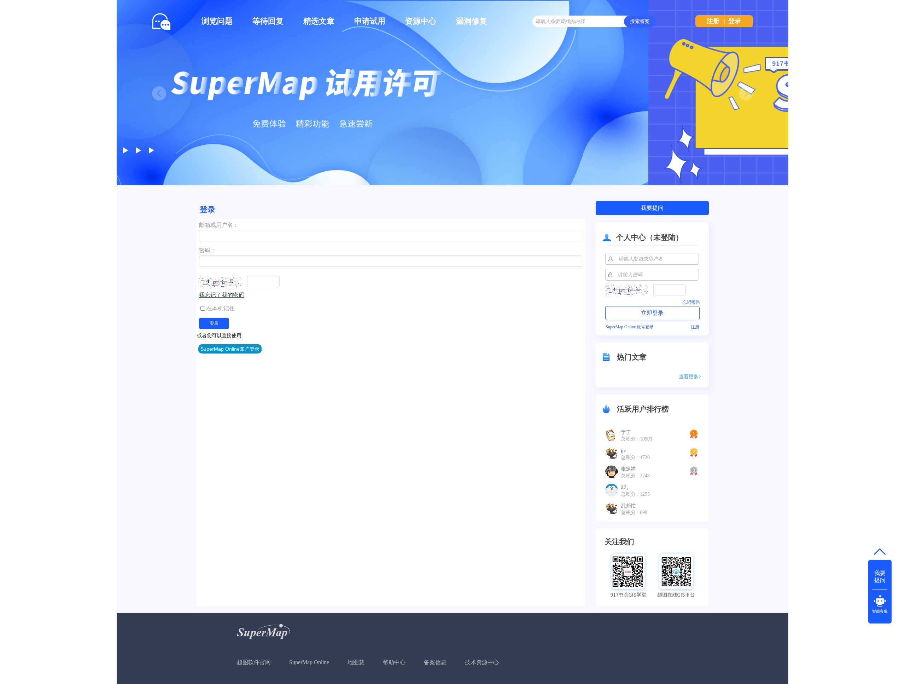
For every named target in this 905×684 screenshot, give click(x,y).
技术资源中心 (482, 662)
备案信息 (435, 662)
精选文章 (318, 21)
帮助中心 (394, 662)
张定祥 (628, 469)
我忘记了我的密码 (221, 295)
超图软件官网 (254, 662)
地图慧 (356, 662)
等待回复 (268, 21)
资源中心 (420, 21)
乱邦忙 (628, 505)
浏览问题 (217, 21)
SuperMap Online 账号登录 (630, 326)
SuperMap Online (309, 662)
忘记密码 (691, 302)
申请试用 (369, 21)
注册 (713, 20)
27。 (626, 487)
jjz (623, 450)
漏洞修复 (471, 21)
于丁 (626, 432)
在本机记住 (220, 308)
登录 (734, 20)
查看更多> (690, 376)
